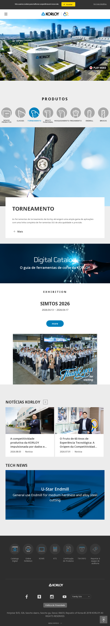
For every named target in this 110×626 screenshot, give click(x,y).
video (99, 67)
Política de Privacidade (55, 605)
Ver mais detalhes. (100, 4)
